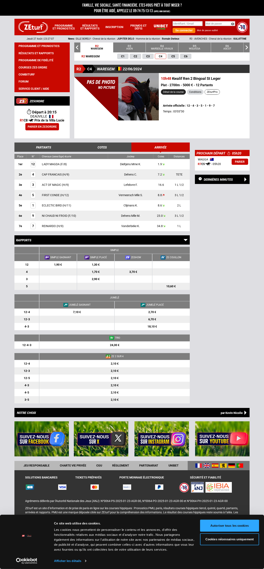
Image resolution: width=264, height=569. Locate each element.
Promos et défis (138, 27)
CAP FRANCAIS (52, 174)
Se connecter (184, 30)
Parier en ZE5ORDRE (42, 126)
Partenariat (148, 465)
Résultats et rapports (90, 27)
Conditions (195, 92)
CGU (99, 465)
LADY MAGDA (51, 164)
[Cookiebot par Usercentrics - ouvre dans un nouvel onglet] (27, 561)
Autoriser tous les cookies (229, 525)
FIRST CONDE (51, 195)
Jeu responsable (37, 465)
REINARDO (49, 226)
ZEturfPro (212, 92)
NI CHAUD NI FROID (55, 215)
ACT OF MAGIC (52, 184)
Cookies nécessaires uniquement (229, 539)
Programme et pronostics (64, 27)
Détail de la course (173, 92)
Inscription (114, 27)
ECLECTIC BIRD (52, 205)
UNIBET (174, 465)
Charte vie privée (73, 465)
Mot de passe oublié (207, 30)
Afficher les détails (67, 561)
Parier (240, 161)
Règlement (120, 465)
